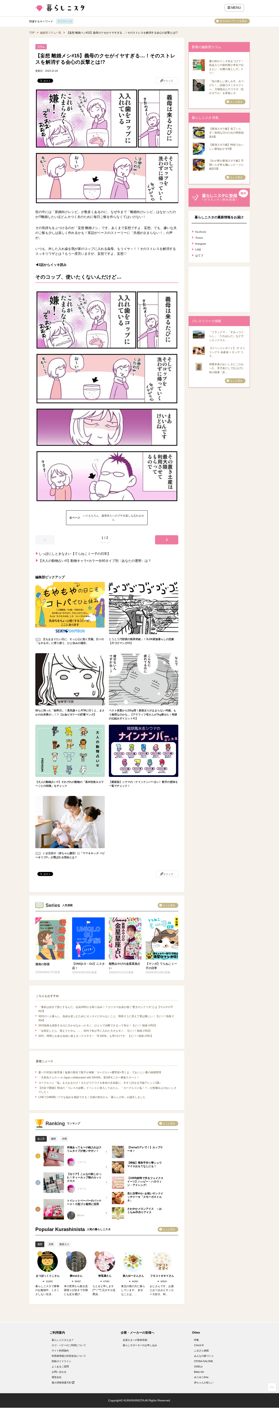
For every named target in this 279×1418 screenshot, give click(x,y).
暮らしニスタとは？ (63, 1340)
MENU (235, 7)
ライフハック (65, 21)
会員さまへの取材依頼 (135, 1340)
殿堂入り (64, 1244)
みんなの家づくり (204, 1356)
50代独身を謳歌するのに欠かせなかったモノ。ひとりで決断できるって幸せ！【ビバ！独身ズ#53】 (97, 1025)
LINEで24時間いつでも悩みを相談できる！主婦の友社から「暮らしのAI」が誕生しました (91, 1097)
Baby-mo (199, 1371)
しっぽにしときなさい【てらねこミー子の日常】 (74, 553)
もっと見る (169, 905)
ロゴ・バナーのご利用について (69, 1345)
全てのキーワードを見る (233, 21)
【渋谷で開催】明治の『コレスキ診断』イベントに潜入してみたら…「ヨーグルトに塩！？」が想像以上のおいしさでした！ (107, 1090)
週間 (53, 1138)
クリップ (168, 80)
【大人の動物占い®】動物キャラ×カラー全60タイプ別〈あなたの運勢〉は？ (95, 560)
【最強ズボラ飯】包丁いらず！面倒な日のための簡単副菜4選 (226, 132)
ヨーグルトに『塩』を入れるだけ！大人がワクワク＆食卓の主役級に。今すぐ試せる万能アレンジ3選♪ (99, 1082)
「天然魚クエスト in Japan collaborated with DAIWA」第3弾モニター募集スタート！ (88, 1077)
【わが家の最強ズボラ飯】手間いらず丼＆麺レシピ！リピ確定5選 (226, 164)
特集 (196, 1340)
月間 (64, 1138)
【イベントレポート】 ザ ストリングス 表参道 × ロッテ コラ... (227, 352)
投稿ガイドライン (61, 1361)
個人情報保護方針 (62, 1382)
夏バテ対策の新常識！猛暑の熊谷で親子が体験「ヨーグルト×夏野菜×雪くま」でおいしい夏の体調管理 (99, 1072)
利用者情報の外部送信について (69, 1356)
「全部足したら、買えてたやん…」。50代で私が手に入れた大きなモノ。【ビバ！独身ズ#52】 (95, 1030)
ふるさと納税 (201, 1350)
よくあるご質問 (60, 1366)
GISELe (198, 1366)
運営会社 (56, 1377)
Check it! (199, 1345)
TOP (32, 32)
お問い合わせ (59, 1371)
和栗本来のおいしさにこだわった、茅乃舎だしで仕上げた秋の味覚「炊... (226, 368)
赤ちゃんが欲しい (204, 1382)
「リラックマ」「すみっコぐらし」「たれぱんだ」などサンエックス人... (226, 336)
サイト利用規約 (60, 1350)
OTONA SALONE (203, 1361)
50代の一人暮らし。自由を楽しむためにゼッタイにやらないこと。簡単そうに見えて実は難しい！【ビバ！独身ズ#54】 (106, 1018)
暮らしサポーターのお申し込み (140, 1345)
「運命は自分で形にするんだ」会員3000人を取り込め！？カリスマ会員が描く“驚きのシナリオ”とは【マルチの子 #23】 (105, 1009)
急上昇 (41, 1138)
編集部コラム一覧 (50, 32)
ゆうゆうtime (201, 1377)
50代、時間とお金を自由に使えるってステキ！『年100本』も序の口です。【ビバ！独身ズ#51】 (95, 1035)
